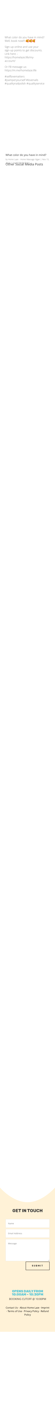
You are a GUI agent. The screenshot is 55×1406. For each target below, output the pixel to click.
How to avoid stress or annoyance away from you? (27, 391)
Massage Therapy (18, 868)
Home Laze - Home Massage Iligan (24, 159)
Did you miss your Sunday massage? (23, 310)
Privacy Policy (31, 1311)
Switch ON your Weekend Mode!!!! (27, 272)
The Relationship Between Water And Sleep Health (26, 948)
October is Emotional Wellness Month (25, 1025)
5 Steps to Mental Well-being (24, 834)
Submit (37, 1266)
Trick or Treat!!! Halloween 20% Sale (25, 505)
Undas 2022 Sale (18, 466)
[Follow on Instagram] (18, 1281)
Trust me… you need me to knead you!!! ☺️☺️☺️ (27, 631)
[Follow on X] (37, 1281)
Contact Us (12, 1307)
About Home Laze (29, 1307)
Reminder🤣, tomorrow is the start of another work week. (25, 752)
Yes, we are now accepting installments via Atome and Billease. (24, 232)
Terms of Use (15, 1311)
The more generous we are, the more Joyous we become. (26, 548)
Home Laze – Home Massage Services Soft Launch (24, 1146)
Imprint (45, 1307)
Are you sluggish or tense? (23, 905)
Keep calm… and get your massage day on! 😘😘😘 (23, 675)
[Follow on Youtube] (30, 1281)
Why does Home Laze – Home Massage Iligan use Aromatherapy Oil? (27, 186)
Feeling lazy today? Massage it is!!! (27, 349)
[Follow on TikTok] (24, 1281)
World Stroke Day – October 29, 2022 (26, 588)
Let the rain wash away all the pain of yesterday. (27, 1103)
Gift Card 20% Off (18, 1064)
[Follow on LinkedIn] (43, 1281)
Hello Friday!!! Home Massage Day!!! (25, 428)
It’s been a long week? (20, 986)
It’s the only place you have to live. (27, 710)
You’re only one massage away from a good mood (25, 795)
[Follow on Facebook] (11, 1281)
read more (14, 206)
